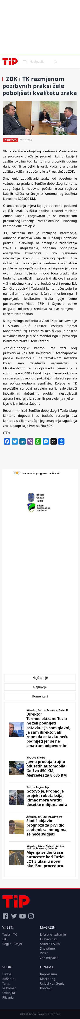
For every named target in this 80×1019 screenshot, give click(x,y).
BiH (4, 939)
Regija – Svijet (12, 944)
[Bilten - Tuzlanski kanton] (40, 508)
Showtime (47, 948)
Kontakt (46, 988)
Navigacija (33, 61)
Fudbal (7, 974)
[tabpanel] (40, 789)
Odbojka (8, 993)
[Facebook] (5, 916)
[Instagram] (31, 916)
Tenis (6, 983)
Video (44, 953)
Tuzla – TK (9, 934)
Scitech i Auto (50, 944)
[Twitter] (14, 916)
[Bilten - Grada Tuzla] (40, 498)
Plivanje (8, 997)
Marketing (47, 979)
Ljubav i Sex (48, 939)
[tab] (40, 677)
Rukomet (9, 988)
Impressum (48, 974)
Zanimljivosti (49, 958)
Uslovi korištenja (52, 983)
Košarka (8, 979)
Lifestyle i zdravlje (53, 934)
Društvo (11, 140)
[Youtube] (22, 916)
